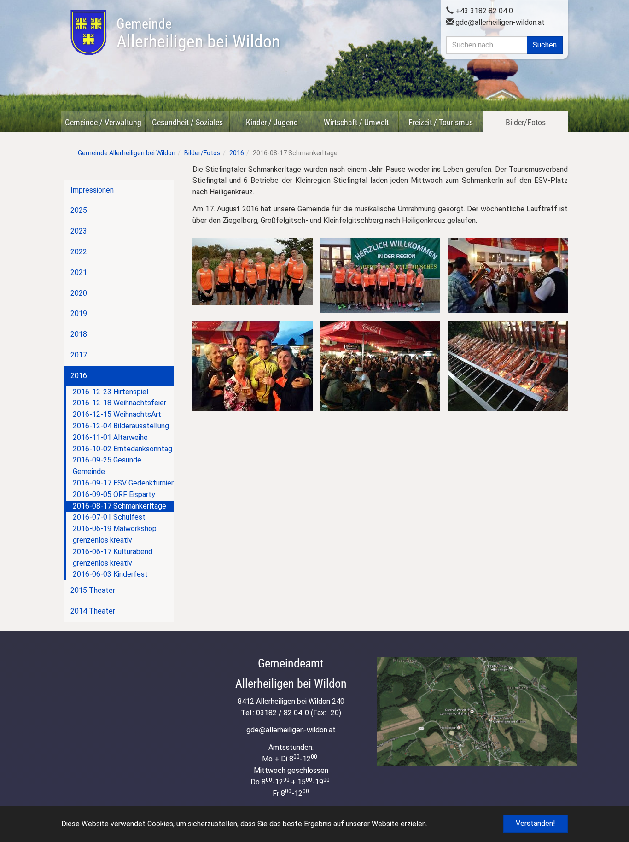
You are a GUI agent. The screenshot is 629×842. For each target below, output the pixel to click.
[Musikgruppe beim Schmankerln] (508, 275)
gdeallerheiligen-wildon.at (499, 22)
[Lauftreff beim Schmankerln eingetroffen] (380, 275)
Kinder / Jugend (272, 122)
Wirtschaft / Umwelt (356, 122)
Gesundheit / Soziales (187, 122)
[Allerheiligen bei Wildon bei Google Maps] (477, 711)
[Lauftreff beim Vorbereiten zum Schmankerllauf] (252, 271)
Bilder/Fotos (526, 122)
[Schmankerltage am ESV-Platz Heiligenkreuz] (380, 366)
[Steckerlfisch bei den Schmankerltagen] (508, 366)
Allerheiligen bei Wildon (198, 34)
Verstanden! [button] (535, 823)
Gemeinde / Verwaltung (103, 122)
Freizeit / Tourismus (440, 122)
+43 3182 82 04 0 (483, 10)
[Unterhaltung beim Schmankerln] (252, 366)
